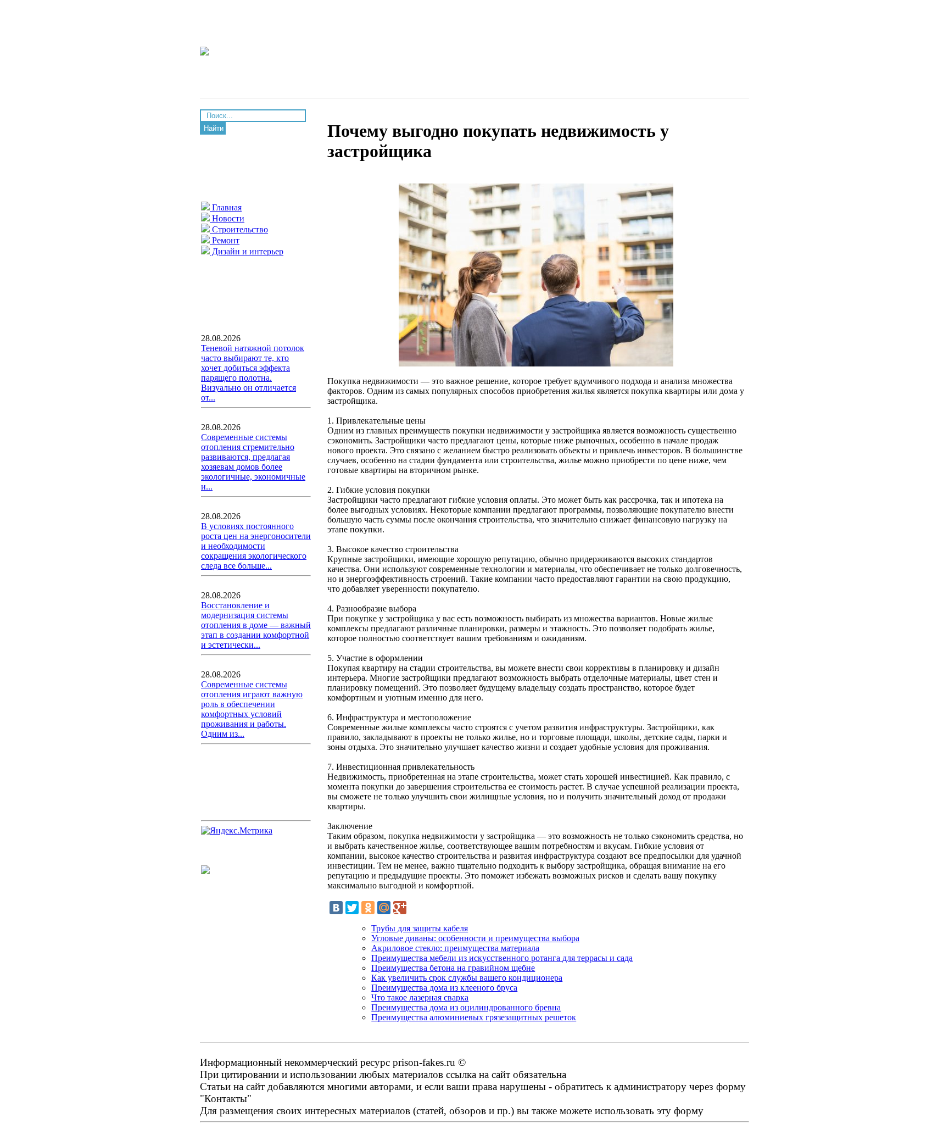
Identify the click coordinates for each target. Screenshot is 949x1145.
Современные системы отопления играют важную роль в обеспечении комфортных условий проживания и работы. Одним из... (252, 709)
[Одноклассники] (368, 907)
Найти (214, 128)
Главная (226, 207)
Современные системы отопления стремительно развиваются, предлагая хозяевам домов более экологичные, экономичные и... (253, 461)
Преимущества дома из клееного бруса (444, 987)
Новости (227, 218)
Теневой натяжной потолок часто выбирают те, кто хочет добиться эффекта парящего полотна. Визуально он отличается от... (252, 372)
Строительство (239, 229)
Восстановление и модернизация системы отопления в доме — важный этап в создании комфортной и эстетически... (256, 625)
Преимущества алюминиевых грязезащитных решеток (473, 1017)
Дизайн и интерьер (246, 251)
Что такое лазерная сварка (419, 997)
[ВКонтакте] (336, 907)
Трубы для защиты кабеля (419, 928)
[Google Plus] (399, 907)
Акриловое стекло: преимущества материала (455, 948)
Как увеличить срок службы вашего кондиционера (466, 977)
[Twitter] (352, 907)
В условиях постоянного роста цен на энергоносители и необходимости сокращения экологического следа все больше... (256, 545)
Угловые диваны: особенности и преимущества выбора (475, 938)
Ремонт (224, 240)
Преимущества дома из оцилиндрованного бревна (466, 1007)
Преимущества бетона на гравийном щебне (453, 967)
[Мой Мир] (383, 907)
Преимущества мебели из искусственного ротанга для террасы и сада (502, 958)
